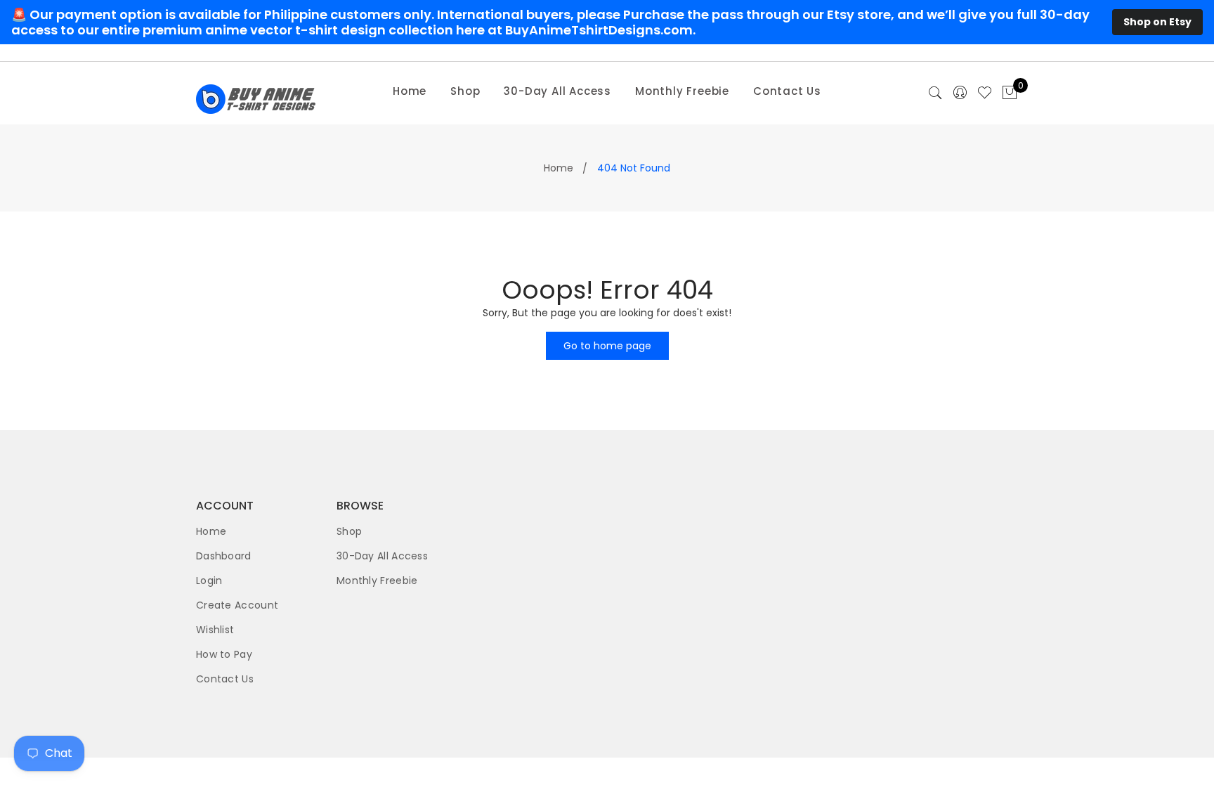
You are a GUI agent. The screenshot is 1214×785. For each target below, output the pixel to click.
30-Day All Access (557, 91)
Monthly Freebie (682, 91)
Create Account (237, 605)
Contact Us (787, 91)
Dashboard (224, 556)
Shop (465, 91)
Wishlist (215, 630)
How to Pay (224, 654)
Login (209, 580)
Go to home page (607, 346)
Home (409, 91)
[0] (1009, 93)
